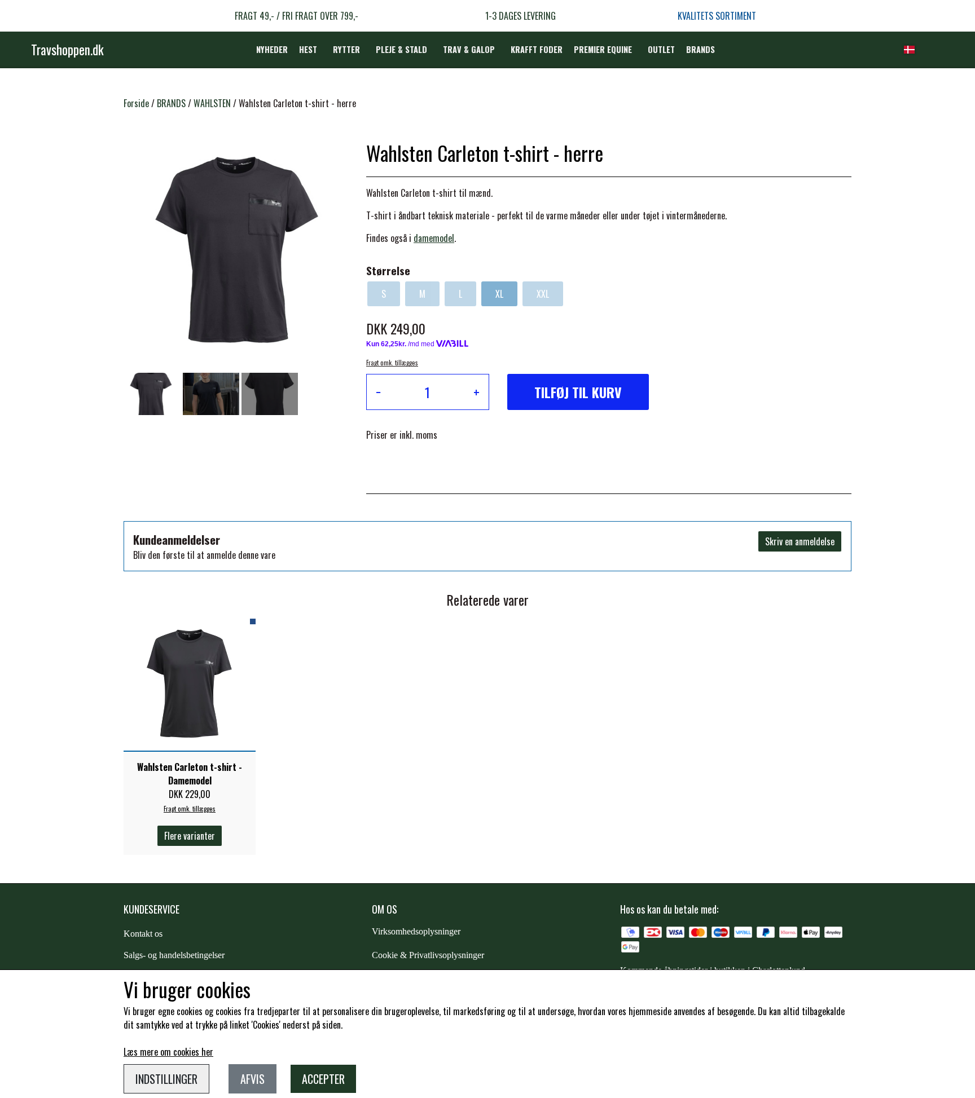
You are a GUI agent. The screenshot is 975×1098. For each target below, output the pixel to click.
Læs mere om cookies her (168, 1052)
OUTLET (661, 49)
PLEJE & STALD (401, 49)
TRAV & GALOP (469, 49)
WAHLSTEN (212, 103)
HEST (308, 49)
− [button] (378, 392)
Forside (136, 103)
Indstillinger (166, 1078)
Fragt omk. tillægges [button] (392, 362)
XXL (543, 294)
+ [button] (476, 392)
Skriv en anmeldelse (800, 541)
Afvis (252, 1078)
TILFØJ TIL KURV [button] (578, 392)
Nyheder (272, 49)
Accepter (323, 1078)
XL (499, 294)
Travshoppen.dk (67, 49)
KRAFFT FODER (537, 49)
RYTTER (346, 49)
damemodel (434, 238)
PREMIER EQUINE (603, 49)
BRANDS (700, 49)
